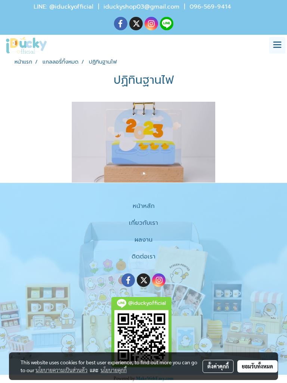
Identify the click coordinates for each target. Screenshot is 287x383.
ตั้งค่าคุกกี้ (218, 366)
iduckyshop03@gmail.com (141, 6)
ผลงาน (143, 239)
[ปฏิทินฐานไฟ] (143, 142)
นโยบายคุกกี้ (114, 370)
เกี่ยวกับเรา (143, 222)
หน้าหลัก (144, 206)
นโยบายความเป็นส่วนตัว (61, 370)
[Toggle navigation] (277, 45)
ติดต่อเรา (143, 256)
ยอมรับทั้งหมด (257, 366)
